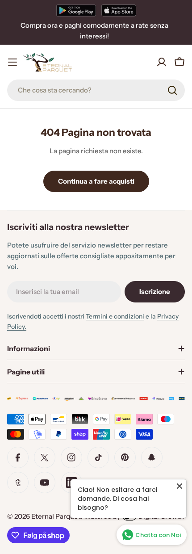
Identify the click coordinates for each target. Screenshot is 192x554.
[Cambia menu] (12, 62)
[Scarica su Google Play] (76, 10)
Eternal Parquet (56, 516)
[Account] (161, 62)
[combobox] (96, 90)
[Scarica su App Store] (118, 10)
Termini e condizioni (115, 316)
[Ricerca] (172, 90)
